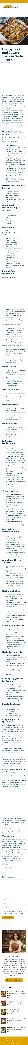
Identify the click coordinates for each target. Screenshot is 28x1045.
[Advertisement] (14, 80)
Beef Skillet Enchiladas (8, 867)
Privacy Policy (14, 1038)
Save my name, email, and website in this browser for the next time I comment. (14, 912)
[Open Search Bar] (20, 6)
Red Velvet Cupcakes (8, 866)
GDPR (20, 1038)
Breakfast (6, 864)
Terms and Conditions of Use (14, 1040)
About (7, 1038)
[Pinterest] (12, 1)
